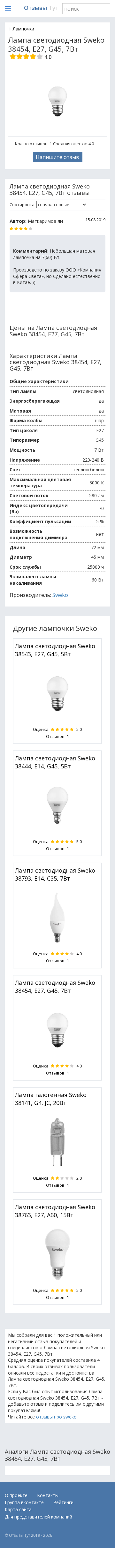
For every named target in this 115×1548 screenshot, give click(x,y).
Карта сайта (18, 1509)
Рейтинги (63, 1502)
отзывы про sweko (56, 1417)
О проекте (16, 1495)
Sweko (60, 594)
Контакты (47, 1495)
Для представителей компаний (38, 1517)
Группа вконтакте (24, 1502)
